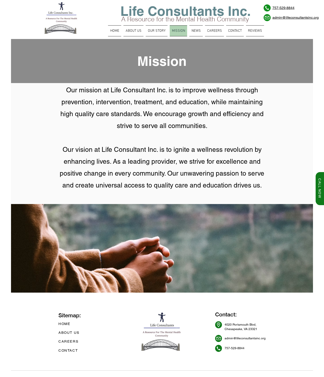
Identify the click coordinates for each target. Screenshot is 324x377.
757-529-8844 (283, 8)
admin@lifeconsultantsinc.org (295, 17)
